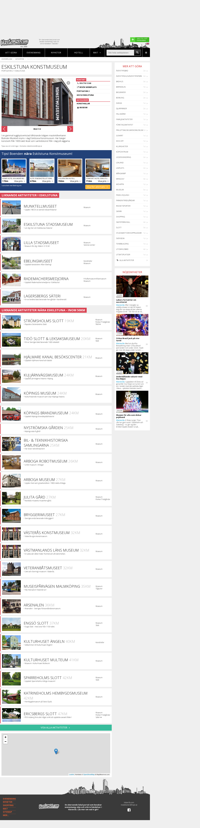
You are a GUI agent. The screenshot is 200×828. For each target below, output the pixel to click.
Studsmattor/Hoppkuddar (129, 233)
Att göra (11, 52)
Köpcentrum (122, 152)
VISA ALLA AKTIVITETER (54, 727)
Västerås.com (6, 59)
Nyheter (56, 52)
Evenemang (34, 52)
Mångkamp (121, 173)
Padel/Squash (122, 195)
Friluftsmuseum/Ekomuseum (129, 130)
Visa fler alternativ (96, 186)
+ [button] (5, 737)
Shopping (120, 216)
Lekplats (120, 168)
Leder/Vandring (123, 157)
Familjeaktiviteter (124, 119)
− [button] (5, 741)
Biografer (121, 92)
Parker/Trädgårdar (125, 200)
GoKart (119, 135)
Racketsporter (123, 206)
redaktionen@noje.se (129, 805)
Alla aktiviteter (126, 260)
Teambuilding (122, 244)
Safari (119, 211)
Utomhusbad (122, 249)
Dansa (119, 103)
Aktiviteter (19, 59)
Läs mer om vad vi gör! (88, 809)
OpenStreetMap (89, 774)
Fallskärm (120, 114)
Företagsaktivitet (124, 125)
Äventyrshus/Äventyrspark (129, 76)
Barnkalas (121, 87)
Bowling (120, 97)
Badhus (119, 81)
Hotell (78, 52)
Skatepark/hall (123, 222)
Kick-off (120, 141)
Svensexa (120, 238)
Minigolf (120, 179)
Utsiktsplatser (123, 254)
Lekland (120, 162)
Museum (120, 189)
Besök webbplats (88, 87)
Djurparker (121, 108)
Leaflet (71, 774)
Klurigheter (122, 146)
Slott (119, 227)
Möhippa (120, 184)
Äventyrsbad (122, 70)
